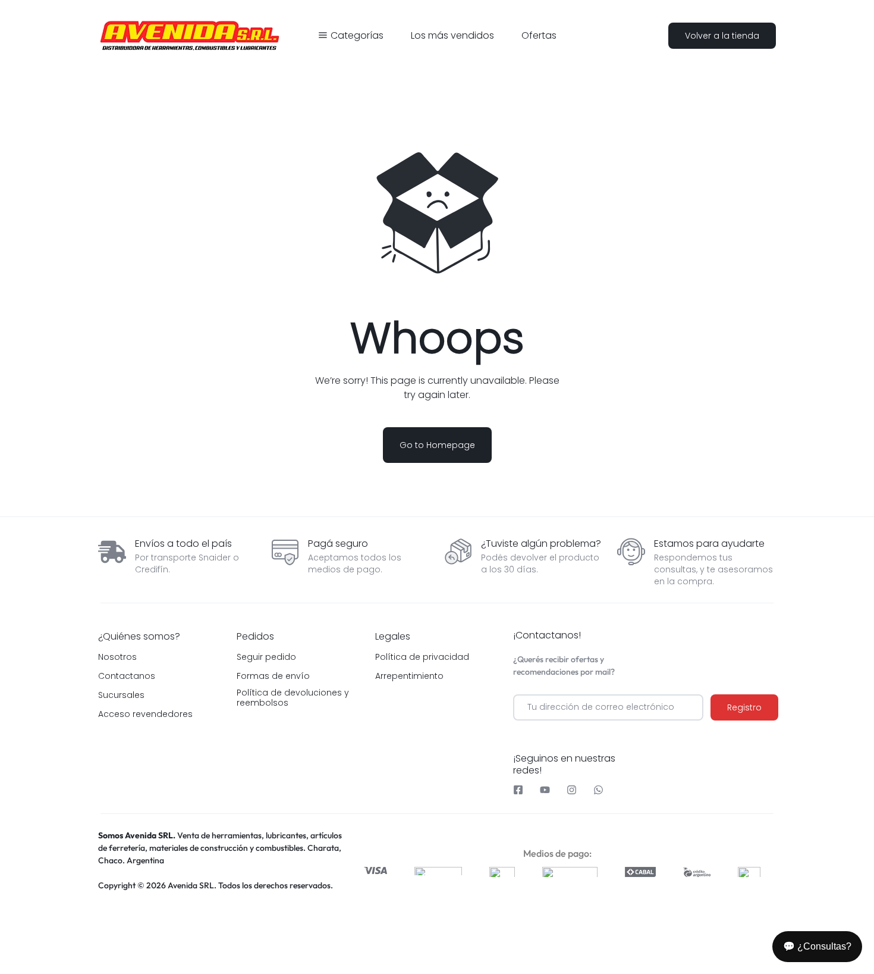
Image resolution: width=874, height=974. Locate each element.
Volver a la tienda (722, 36)
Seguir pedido (266, 657)
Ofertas (539, 35)
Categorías (357, 35)
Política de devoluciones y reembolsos (293, 698)
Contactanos (126, 676)
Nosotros (117, 657)
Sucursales (121, 695)
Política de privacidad (422, 657)
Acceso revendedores (145, 714)
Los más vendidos (452, 35)
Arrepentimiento (409, 676)
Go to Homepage (437, 445)
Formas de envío (273, 676)
